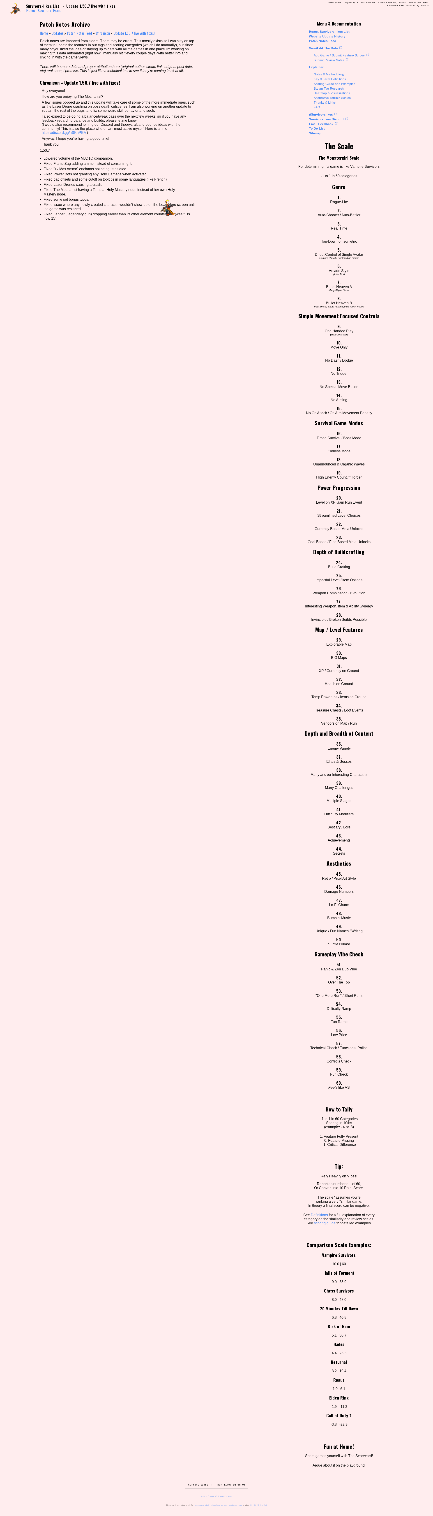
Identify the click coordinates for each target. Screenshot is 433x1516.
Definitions (319, 1215)
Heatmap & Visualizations (332, 93)
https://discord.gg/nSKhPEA (64, 133)
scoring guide (325, 1223)
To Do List (317, 128)
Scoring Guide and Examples (334, 84)
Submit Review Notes (329, 60)
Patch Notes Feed (322, 41)
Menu (30, 11)
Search (44, 11)
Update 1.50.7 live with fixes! (134, 33)
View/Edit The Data (323, 48)
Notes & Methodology (329, 74)
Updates (57, 33)
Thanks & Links (325, 102)
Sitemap (315, 133)
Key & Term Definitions (330, 79)
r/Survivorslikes (321, 114)
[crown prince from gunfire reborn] (15, 8)
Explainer (316, 67)
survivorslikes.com (216, 1496)
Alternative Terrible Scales (332, 98)
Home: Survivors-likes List (329, 31)
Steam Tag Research (329, 88)
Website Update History (327, 36)
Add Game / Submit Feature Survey (339, 55)
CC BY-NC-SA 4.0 (258, 1505)
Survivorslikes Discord (326, 119)
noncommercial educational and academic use (218, 1505)
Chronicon (103, 33)
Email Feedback (321, 124)
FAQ (317, 107)
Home (57, 11)
